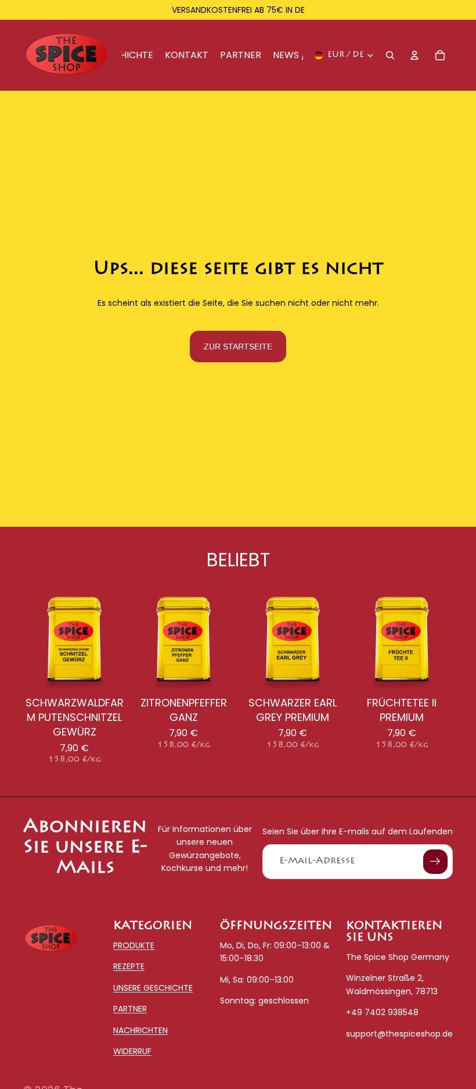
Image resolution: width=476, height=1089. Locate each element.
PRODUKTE (133, 945)
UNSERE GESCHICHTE (153, 988)
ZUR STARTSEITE (238, 346)
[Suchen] (390, 55)
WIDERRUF (132, 1051)
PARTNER (130, 1009)
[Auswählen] (107, 673)
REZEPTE (129, 967)
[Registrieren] (435, 861)
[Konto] (414, 55)
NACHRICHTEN (140, 1030)
